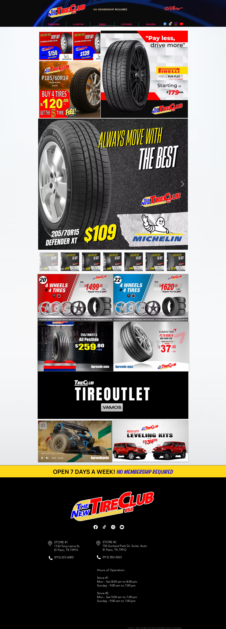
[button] (150, 304)
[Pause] (42, 458)
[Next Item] (95, 75)
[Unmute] (47, 458)
